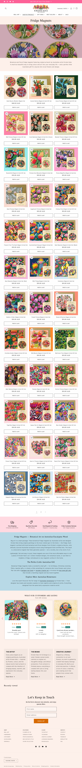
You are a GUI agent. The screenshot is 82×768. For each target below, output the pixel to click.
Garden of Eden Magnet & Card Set (16, 317)
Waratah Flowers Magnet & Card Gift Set (66, 137)
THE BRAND (45, 734)
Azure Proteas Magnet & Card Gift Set (66, 101)
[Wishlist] (74, 8)
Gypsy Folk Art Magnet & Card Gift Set (41, 425)
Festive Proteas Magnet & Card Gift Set (66, 389)
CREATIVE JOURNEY (47, 736)
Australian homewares (47, 581)
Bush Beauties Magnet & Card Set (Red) (16, 281)
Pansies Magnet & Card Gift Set (41, 389)
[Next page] (45, 512)
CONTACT (63, 732)
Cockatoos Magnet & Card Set (66, 281)
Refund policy (19, 766)
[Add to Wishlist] (6, 77)
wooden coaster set (42, 570)
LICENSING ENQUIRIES (47, 739)
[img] (9, 624)
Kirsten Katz (11, 766)
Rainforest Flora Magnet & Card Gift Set (66, 353)
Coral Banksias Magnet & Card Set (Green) (41, 137)
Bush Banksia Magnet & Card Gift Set (16, 389)
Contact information (55, 766)
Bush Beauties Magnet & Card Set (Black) (66, 245)
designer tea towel (27, 570)
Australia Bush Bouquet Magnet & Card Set (41, 245)
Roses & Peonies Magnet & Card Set (66, 317)
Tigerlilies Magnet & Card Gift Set (16, 425)
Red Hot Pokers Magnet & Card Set (66, 497)
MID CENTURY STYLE (28, 739)
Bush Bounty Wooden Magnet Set (16, 101)
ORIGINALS (7, 741)
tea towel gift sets (65, 570)
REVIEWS (62, 734)
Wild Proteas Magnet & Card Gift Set (16, 137)
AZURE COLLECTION (28, 741)
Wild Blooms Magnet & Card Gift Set (41, 353)
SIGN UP (41, 721)
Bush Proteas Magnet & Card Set (16, 209)
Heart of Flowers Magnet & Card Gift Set (41, 461)
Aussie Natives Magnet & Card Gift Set (41, 101)
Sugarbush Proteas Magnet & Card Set (41, 209)
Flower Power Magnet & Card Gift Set (16, 461)
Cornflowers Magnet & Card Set (41, 497)
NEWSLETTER (63, 739)
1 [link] (36, 512)
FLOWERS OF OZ (27, 732)
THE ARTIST (45, 732)
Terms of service (36, 766)
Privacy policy (27, 766)
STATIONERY (7, 736)
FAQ (61, 741)
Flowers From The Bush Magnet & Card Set (16, 245)
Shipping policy (45, 766)
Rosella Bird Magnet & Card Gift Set (16, 173)
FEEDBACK (63, 736)
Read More (9, 676)
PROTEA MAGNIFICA (28, 736)
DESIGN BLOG (45, 741)
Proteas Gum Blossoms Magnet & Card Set (41, 173)
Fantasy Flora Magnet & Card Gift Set (66, 209)
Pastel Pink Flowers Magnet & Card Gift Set (66, 461)
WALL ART (6, 732)
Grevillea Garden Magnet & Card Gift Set (16, 353)
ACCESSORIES (7, 739)
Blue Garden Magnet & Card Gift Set (66, 425)
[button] (6, 8)
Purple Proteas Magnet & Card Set (41, 317)
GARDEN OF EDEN (27, 734)
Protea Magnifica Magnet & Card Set (66, 173)
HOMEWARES (7, 734)
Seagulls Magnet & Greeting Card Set (16, 497)
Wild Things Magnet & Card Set (41, 281)
